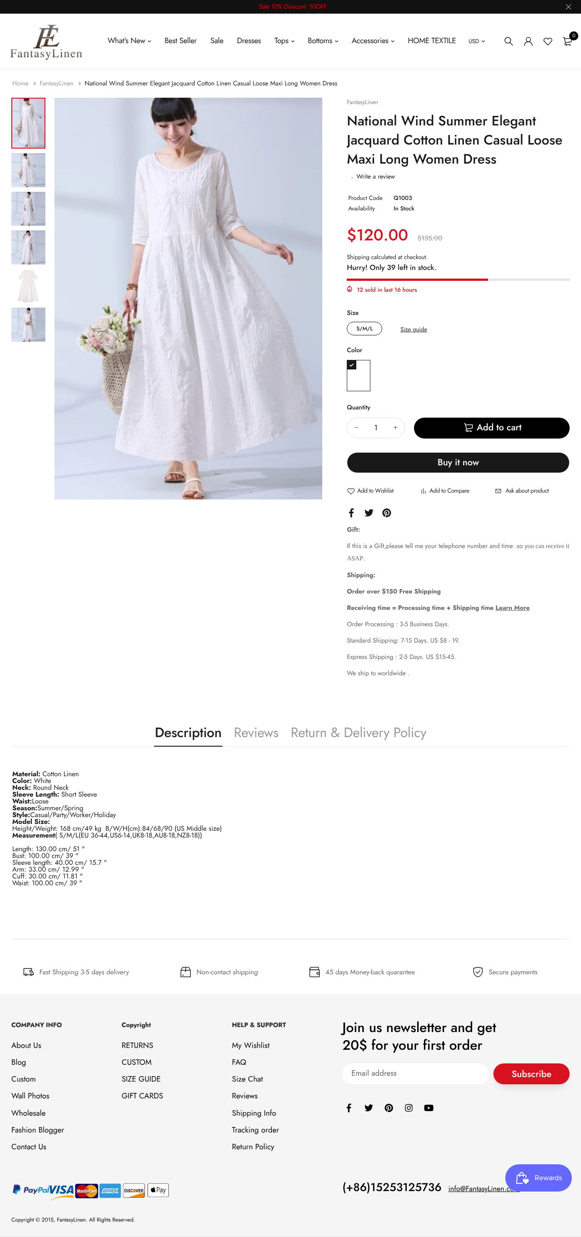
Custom (23, 1079)
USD (473, 41)
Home (21, 83)
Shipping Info (254, 1113)
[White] (358, 375)
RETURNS (137, 1045)
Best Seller (180, 40)
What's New (126, 40)
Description (188, 733)
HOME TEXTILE (432, 40)
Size (353, 313)
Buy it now (458, 462)
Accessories (370, 40)
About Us (26, 1045)
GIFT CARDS (142, 1096)
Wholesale (28, 1113)
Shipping (358, 257)
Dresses (249, 40)
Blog (18, 1062)
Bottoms (320, 40)
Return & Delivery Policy (358, 733)
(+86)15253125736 (392, 1187)
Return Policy (253, 1147)
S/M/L (364, 328)
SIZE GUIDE (141, 1079)
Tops (282, 40)
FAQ (239, 1062)
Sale (216, 40)
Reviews (256, 733)
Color (354, 350)
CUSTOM (137, 1062)
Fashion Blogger (37, 1130)
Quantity (358, 407)
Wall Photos (30, 1096)
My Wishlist (251, 1045)
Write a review (375, 177)
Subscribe (531, 1074)
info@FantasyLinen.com (484, 1189)
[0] (567, 41)
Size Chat (247, 1079)
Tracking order (255, 1130)
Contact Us (28, 1147)
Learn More (513, 608)
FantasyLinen (57, 83)
